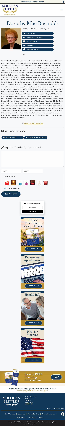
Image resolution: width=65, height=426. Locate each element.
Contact (40, 418)
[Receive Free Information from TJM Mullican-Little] (11, 377)
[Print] (24, 54)
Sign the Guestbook (31, 41)
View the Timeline (11, 137)
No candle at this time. (12, 188)
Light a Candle (30, 33)
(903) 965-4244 (29, 404)
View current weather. (33, 124)
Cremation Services (48, 414)
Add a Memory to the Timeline (34, 37)
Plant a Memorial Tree (32, 49)
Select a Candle (9, 176)
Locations (21, 414)
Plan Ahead (20, 418)
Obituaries (31, 418)
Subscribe (32, 211)
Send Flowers (30, 45)
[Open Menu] (61, 10)
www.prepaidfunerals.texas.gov (32, 390)
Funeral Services (33, 414)
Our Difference (10, 414)
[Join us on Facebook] (63, 414)
